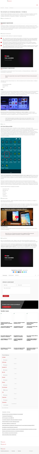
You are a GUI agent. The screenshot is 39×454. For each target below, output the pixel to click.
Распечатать (5, 275)
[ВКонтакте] (13, 272)
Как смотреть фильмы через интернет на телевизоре (6, 336)
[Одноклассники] (15, 272)
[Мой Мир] (17, 272)
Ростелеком (4, 387)
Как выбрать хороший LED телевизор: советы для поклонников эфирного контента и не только (19, 429)
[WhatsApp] (22, 272)
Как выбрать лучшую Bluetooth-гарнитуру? (10, 427)
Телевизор (11, 7)
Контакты (13, 450)
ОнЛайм (3, 357)
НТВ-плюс (4, 362)
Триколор (4, 397)
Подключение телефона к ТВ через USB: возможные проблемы (32, 349)
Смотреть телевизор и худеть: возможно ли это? (19, 323)
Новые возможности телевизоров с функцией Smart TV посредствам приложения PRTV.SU (18, 425)
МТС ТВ (3, 372)
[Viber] (20, 272)
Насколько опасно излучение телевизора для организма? (12, 414)
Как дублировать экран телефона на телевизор (18, 336)
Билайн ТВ (4, 367)
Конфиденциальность (5, 450)
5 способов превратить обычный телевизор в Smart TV (12, 419)
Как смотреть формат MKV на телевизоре (32, 336)
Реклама (19, 450)
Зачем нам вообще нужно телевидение (9, 434)
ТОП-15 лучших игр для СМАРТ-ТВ (8, 417)
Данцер (3, 377)
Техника (6, 7)
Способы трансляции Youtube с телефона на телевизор (19, 348)
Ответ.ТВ (2, 7)
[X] (18, 272)
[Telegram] (26, 272)
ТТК (3, 392)
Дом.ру (3, 382)
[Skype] (24, 272)
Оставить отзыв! (7, 306)
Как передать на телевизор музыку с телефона (6, 348)
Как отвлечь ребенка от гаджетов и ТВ (9, 423)
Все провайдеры (5, 407)
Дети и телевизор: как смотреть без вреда (9, 432)
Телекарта (4, 402)
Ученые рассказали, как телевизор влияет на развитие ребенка (6, 323)
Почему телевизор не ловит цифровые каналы (10, 421)
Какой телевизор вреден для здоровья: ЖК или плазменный (32, 323)
